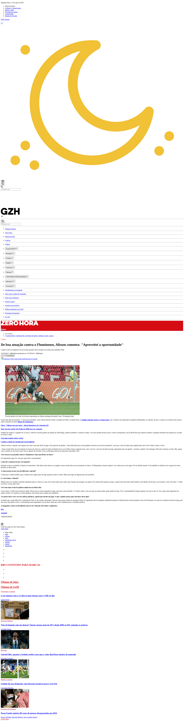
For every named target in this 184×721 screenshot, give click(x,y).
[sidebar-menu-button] (3, 181)
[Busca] (3, 184)
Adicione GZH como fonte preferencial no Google (20, 359)
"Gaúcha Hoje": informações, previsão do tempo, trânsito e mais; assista (29, 336)
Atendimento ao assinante (13, 290)
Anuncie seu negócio (12, 305)
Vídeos (7, 244)
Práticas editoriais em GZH (14, 309)
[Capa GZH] (92, 194)
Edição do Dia (10, 236)
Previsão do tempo (11, 12)
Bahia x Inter (9, 10)
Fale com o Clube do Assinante (15, 294)
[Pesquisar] (3, 221)
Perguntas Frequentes (12, 313)
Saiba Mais (4, 529)
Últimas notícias (10, 229)
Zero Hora (8, 233)
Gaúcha (7, 240)
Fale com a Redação (12, 298)
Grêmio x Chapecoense (13, 8)
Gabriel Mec (9, 14)
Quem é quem (10, 301)
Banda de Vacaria (11, 16)
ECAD (7, 317)
